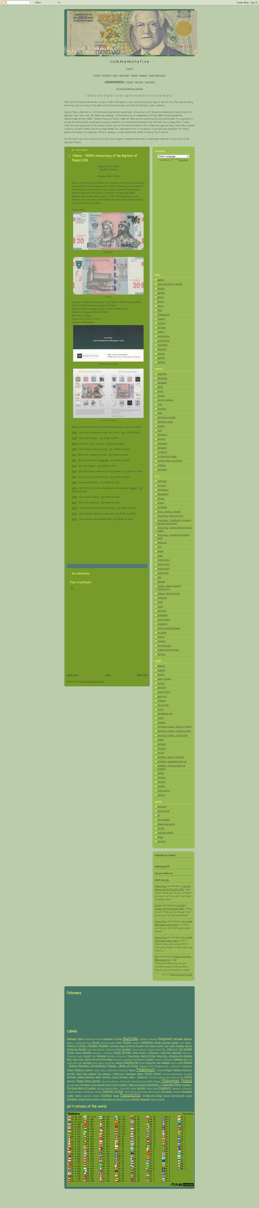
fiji (159, 815)
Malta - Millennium (108, 1070)
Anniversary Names (93, 1039)
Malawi (70, 1070)
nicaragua (162, 443)
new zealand (164, 819)
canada (161, 396)
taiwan (161, 637)
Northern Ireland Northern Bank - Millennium (125, 1077)
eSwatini (143, 1049)
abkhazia (162, 481)
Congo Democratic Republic (131, 1046)
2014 (74, 460)
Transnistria (130, 1095)
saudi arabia (164, 619)
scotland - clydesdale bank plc (172, 761)
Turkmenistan (178, 1095)
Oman (188, 1077)
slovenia (161, 782)
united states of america (170, 460)
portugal (162, 744)
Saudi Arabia (111, 1085)
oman (160, 606)
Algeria (80, 1039)
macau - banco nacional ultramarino (169, 587)
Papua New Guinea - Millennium (115, 1081)
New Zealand (89, 1074)
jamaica (161, 439)
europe (134, 75)
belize (160, 387)
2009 (74, 444)
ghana (161, 297)
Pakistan (71, 1081)
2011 (74, 455)
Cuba (166, 1046)
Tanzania (96, 1095)
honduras (162, 434)
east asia (124, 75)
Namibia (71, 1074)
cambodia (162, 507)
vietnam (162, 654)
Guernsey (176, 1052)
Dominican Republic (77, 1049)
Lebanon (165, 1062)
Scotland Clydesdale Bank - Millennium (113, 1088)
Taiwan (78, 1095)
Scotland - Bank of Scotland (132, 1085)
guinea (161, 301)
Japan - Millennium (106, 1062)
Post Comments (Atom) (92, 681)
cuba (160, 413)
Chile (182, 1042)
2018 (74, 482)
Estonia (135, 1049)
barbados (162, 382)
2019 (74, 488)
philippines (163, 615)
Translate (183, 160)
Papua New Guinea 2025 (141, 1081)
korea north (163, 564)
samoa (161, 828)
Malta (96, 1070)
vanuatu (162, 841)
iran (160, 547)
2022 (74, 508)
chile (160, 404)
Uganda (189, 1095)
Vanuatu (135, 1099)
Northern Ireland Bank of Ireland (177, 1074)
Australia (130, 1038)
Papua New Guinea (88, 1081)
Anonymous (160, 886)
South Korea (141, 1091)
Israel (79, 1062)
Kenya (142, 1062)
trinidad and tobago (167, 456)
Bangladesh (165, 1039)
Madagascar (187, 1066)
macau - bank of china (169, 593)
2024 (74, 519)
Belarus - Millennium (76, 1042)
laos (160, 577)
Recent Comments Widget (181, 975)
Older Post (142, 675)
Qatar (77, 1085)
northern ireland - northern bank (174, 731)
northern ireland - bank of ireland (174, 726)
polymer (139, 82)
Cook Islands (150, 1046)
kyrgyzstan (163, 573)
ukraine (161, 795)
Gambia (70, 1052)
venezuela (162, 469)
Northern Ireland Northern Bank (84, 1077)
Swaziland (187, 1091)
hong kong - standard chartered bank (173, 536)
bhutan (161, 498)
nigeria (161, 332)
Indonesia (178, 1059)
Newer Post (72, 675)
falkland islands (165, 422)
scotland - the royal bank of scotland (171, 767)
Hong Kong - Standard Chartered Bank (129, 1059)
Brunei (127, 1043)
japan (160, 555)
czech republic (164, 679)
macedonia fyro (165, 713)
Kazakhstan (131, 1063)
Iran (186, 1059)
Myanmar (187, 1070)
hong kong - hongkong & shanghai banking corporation (174, 522)
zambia (161, 362)
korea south (164, 568)
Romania (85, 1085)
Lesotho (173, 1062)
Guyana (87, 1056)
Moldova (160, 1070)
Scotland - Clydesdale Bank (164, 1085)
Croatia (160, 1046)
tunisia (161, 353)
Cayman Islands (170, 1042)
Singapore (164, 1088)
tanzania (162, 349)
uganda (161, 358)
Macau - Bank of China (122, 1066)
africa (97, 75)
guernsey (162, 696)
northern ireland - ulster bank (173, 735)
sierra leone (163, 336)
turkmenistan (164, 645)
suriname (162, 452)
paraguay (162, 447)
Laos (158, 1062)
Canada (157, 1042)
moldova (162, 722)
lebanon (161, 581)
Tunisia (166, 1095)
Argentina (108, 1039)
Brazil (119, 1042)
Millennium (146, 1070)
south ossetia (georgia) (169, 628)
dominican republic (167, 417)
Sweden (70, 1095)
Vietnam (154, 1099)
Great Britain (122, 1053)
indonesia (162, 542)
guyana (161, 426)
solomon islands (166, 832)
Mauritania (123, 1070)
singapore (162, 624)
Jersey (119, 1062)
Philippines (171, 1081)
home (129, 68)
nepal (160, 602)
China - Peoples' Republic (93, 1046)
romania (162, 748)
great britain (164, 692)
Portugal (70, 1085)
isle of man (163, 705)
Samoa (101, 1085)
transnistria (164, 790)
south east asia (157, 75)
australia (149, 82)
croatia (161, 674)
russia (161, 752)
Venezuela (145, 1099)
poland (161, 739)
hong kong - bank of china (170, 516)
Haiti (94, 1056)
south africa (164, 340)
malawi (161, 319)
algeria (161, 280)
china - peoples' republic (169, 511)
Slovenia (98, 1091)
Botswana (111, 1042)
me (156, 956)
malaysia (162, 598)
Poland (186, 1081)
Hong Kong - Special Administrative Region (93, 1059)
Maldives (89, 1070)
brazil (160, 391)
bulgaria (162, 670)
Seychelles (141, 1088)
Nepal (79, 1074)
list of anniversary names (129, 89)
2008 (74, 438)
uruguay (162, 465)
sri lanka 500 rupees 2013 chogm (173, 923)
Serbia (133, 1088)
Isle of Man (72, 1062)
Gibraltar (87, 1052)
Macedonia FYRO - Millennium (167, 1066)
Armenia (117, 1039)
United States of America (111, 1099)
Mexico (132, 1070)
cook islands (163, 811)
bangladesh (163, 494)
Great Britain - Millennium (145, 1052)
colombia (162, 409)
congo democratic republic (170, 284)
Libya (180, 1062)
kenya (161, 306)
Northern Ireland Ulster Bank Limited (166, 1077)
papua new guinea (166, 824)
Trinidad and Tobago (152, 1095)
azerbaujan (163, 490)
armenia (162, 485)
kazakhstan (163, 560)
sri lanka (162, 632)
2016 (74, 471)
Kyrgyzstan (150, 1062)
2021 (74, 502)
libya (160, 310)
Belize (89, 1042)
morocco (161, 323)
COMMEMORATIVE (114, 82)
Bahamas (153, 1039)
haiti (160, 430)
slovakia (162, 777)
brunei (161, 503)
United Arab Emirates (88, 1099)
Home (108, 675)
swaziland (162, 345)
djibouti (161, 288)
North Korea (153, 1074)
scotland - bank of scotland (171, 757)
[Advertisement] (173, 218)
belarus (161, 666)
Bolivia (103, 1042)
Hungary (150, 1059)
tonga (160, 837)
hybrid (129, 82)
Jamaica (87, 1062)
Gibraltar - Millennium (103, 1052)
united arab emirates (168, 650)
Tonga (116, 1095)
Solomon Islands (113, 1091)
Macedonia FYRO (146, 1066)
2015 (74, 466)
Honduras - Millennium (117, 1056)
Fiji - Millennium (170, 1049)
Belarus (188, 1039)
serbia (161, 773)
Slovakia (70, 1091)
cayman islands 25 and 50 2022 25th (173, 888)
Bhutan (96, 1042)
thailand (162, 641)
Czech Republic (176, 1046)
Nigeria (140, 1074)
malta (161, 718)
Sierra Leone (152, 1088)
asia (115, 75)
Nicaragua (130, 1074)
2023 (74, 514)
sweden (161, 786)
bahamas (162, 378)
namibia (162, 327)
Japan (95, 1062)
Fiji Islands (185, 1049)
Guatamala (165, 1052)
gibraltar (162, 687)
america (107, 75)
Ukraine (72, 1099)
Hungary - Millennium (164, 1059)
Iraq (190, 1059)
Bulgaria (136, 1042)
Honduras (101, 1056)
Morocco (177, 1070)
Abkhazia (71, 1039)
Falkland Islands (154, 1049)
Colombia (114, 1046)
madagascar (164, 314)
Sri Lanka (167, 1091)
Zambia (161, 1099)
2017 (74, 477)
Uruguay (127, 1099)
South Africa (130, 1091)
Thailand (106, 1096)
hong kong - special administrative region (175, 529)
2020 (74, 497)
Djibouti (188, 1046)
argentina (162, 374)
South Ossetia (154, 1091)
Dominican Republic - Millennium (102, 1049)
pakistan (162, 611)
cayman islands (165, 400)
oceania (143, 75)
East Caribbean (123, 1049)
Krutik (158, 905)
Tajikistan (87, 1095)
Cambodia (147, 1043)
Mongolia (168, 1070)
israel (160, 551)
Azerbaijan (143, 1039)
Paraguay (157, 1081)
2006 (74, 432)
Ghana (78, 1052)
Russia (93, 1085)
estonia (161, 683)
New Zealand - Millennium (111, 1074)
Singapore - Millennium (182, 1088)
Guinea (80, 1056)
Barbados (178, 1039)
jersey (161, 709)
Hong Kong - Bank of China (142, 1056)
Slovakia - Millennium (84, 1091)
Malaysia (79, 1070)
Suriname (177, 1091)
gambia (161, 293)
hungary (162, 700)
